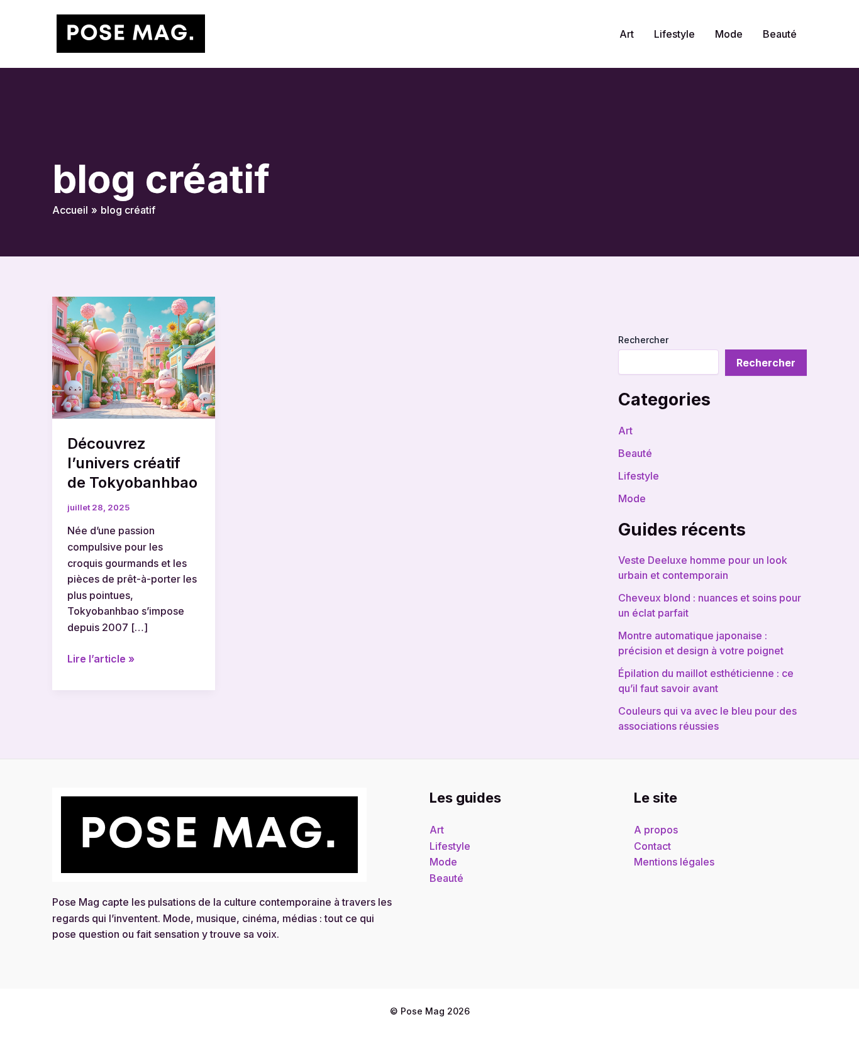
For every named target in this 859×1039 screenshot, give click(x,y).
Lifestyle (674, 34)
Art (626, 34)
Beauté (780, 34)
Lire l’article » (101, 658)
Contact (652, 846)
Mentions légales (674, 861)
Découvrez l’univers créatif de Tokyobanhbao (132, 463)
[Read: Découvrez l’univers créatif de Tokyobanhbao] (133, 356)
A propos (656, 829)
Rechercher (643, 339)
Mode (729, 34)
